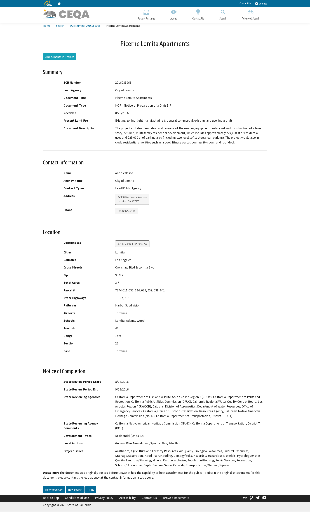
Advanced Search (250, 18)
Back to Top (51, 498)
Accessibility (127, 498)
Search (222, 18)
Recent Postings (146, 18)
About (173, 18)
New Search (75, 489)
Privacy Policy (104, 498)
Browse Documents (176, 498)
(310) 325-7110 (126, 211)
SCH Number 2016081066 (85, 25)
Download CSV (54, 489)
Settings (262, 3)
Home (46, 25)
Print (91, 489)
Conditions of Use (77, 498)
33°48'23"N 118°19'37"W (132, 244)
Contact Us (245, 3)
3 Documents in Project (59, 57)
